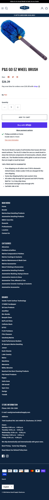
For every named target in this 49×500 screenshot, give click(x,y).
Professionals (7, 227)
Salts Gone (6, 381)
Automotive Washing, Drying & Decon (15, 274)
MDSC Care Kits (7, 220)
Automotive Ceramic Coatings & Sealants (17, 284)
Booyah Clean (7, 317)
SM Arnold (5, 384)
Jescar (4, 348)
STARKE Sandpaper (9, 304)
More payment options (24, 130)
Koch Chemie (6, 351)
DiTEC (4, 327)
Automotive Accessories (10, 287)
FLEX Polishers (7, 331)
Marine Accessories (9, 264)
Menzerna (5, 364)
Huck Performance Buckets (11, 341)
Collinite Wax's (7, 324)
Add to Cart (24, 117)
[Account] (41, 8)
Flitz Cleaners (7, 334)
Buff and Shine (7, 321)
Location (5, 230)
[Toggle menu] (2, 8)
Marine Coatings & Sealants (12, 257)
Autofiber (5, 311)
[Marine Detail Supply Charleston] (24, 8)
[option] (24, 41)
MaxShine (5, 361)
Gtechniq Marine (8, 338)
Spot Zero (5, 388)
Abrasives (5, 247)
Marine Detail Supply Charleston (15, 492)
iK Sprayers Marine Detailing (12, 344)
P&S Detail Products (9, 374)
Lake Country (6, 354)
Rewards (5, 223)
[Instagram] (7, 456)
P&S (5, 95)
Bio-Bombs (6, 314)
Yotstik (4, 394)
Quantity (5, 102)
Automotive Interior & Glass (12, 277)
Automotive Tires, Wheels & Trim (14, 280)
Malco (4, 358)
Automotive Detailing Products (13, 216)
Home (4, 206)
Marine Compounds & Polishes (13, 254)
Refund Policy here (20, 450)
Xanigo (4, 391)
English (6, 487)
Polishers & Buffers (9, 250)
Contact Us (6, 233)
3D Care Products (8, 307)
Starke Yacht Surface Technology (14, 301)
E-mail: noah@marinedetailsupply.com (16, 412)
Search (4, 479)
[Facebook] (3, 456)
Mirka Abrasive (7, 368)
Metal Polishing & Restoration (12, 267)
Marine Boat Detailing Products (13, 213)
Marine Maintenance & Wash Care (14, 260)
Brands (4, 210)
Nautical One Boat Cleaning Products (15, 371)
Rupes (4, 378)
